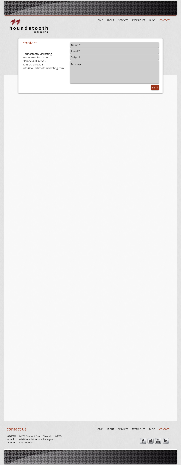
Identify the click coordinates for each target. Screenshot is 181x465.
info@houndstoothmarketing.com (43, 68)
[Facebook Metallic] (143, 441)
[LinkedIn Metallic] (166, 441)
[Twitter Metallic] (150, 441)
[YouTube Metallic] (158, 441)
